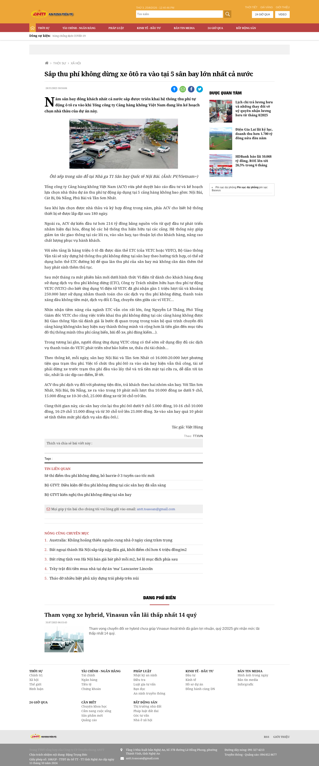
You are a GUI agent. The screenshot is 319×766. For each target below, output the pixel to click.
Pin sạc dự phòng (247, 187)
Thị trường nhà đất (147, 706)
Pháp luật (116, 28)
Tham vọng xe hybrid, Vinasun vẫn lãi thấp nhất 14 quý (120, 614)
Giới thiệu (283, 7)
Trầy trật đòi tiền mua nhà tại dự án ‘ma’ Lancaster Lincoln (98, 568)
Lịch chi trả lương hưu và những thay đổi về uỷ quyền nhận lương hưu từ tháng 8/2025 (254, 108)
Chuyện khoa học (94, 706)
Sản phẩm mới (92, 715)
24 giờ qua (262, 14)
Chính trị (35, 675)
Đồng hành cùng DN (200, 689)
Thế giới (35, 684)
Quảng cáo (89, 720)
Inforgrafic (245, 684)
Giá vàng (266, 7)
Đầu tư (190, 675)
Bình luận (36, 689)
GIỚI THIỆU (281, 737)
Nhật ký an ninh (145, 675)
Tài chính (88, 675)
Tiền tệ (86, 684)
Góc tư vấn (141, 715)
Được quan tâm (225, 93)
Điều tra (139, 680)
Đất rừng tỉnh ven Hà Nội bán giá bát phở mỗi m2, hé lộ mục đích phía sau (111, 559)
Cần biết (88, 702)
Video (282, 14)
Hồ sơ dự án (194, 684)
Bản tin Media (184, 28)
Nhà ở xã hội (142, 720)
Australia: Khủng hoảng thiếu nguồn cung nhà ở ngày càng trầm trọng (108, 540)
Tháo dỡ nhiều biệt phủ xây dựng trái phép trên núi (91, 578)
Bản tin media (248, 680)
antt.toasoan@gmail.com (156, 509)
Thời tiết (251, 7)
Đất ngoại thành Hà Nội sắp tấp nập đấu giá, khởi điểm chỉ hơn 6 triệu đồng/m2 (115, 549)
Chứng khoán (91, 689)
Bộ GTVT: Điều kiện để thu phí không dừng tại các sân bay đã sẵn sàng (105, 485)
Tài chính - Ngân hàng (78, 28)
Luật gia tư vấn (144, 684)
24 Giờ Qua (215, 28)
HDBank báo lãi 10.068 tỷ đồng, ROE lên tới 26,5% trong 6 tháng (253, 160)
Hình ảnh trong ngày (253, 675)
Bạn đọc (139, 689)
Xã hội (33, 680)
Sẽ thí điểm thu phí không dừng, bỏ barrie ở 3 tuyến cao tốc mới (99, 475)
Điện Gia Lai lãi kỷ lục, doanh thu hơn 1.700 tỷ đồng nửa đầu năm (254, 133)
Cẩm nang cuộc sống (96, 711)
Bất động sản (246, 28)
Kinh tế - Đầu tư (149, 28)
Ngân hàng (89, 680)
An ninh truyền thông (149, 693)
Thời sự (43, 28)
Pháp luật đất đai (145, 711)
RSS (266, 737)
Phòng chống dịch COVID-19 (54, 36)
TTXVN (198, 436)
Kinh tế (191, 680)
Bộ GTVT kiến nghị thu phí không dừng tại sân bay (88, 494)
